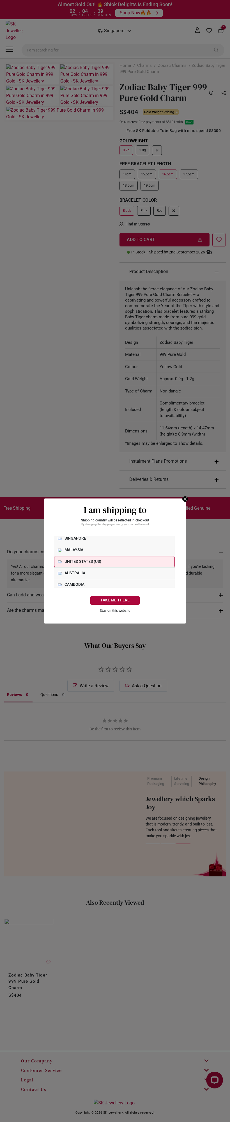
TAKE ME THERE (115, 600)
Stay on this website (115, 611)
